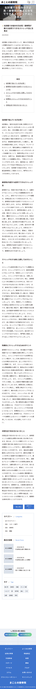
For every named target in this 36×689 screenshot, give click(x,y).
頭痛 (17, 587)
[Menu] (33, 2)
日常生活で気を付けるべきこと (16, 105)
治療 (6, 595)
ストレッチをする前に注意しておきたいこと (19, 94)
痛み (22, 591)
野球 (16, 595)
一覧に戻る (18, 507)
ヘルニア (7, 591)
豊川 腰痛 (8, 531)
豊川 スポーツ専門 (11, 524)
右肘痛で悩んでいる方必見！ (16, 83)
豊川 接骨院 (9, 528)
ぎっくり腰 (23, 587)
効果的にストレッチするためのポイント (19, 100)
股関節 (11, 595)
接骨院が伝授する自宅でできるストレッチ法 (19, 87)
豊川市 (6, 587)
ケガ (26, 591)
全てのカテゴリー (10, 521)
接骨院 (12, 587)
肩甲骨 (16, 591)
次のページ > (29, 507)
